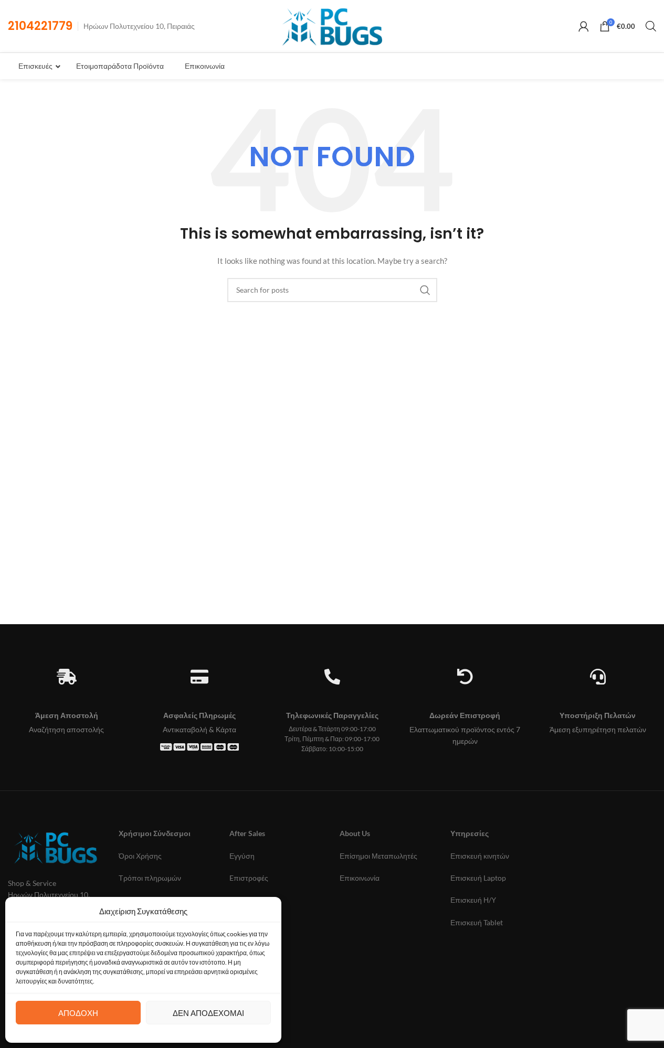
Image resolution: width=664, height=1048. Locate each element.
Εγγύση (242, 855)
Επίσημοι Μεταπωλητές (378, 855)
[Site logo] (332, 25)
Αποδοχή (78, 1013)
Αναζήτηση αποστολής (66, 729)
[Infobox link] (40, 26)
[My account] (583, 26)
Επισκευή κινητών (479, 855)
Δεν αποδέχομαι (208, 1013)
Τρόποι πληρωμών (150, 877)
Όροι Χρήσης (140, 855)
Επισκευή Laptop (478, 877)
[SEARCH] (425, 290)
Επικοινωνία (360, 877)
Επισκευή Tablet (476, 922)
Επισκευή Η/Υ (473, 899)
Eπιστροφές (248, 877)
